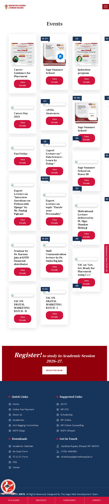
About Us (17, 414)
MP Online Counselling (72, 425)
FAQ (15, 462)
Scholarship (66, 414)
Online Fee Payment (23, 409)
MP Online (65, 420)
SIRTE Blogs (19, 430)
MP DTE (64, 409)
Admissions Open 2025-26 (106, 259)
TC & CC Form (20, 456)
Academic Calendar (23, 446)
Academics (18, 420)
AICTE (63, 404)
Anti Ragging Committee (25, 425)
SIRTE (22, 494)
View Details (22, 84)
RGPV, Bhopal (67, 430)
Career (16, 467)
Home (16, 404)
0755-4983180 (69, 451)
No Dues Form (20, 451)
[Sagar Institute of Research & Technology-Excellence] (15, 6)
